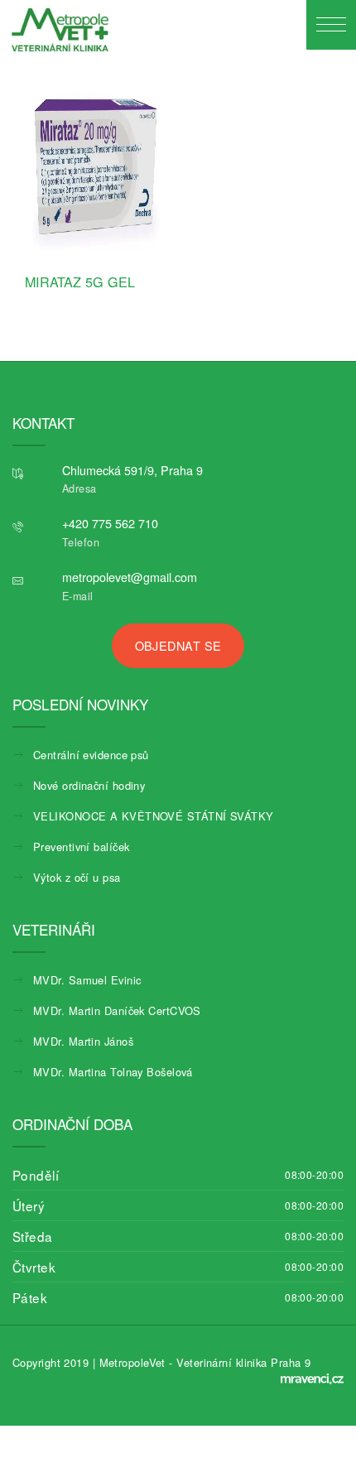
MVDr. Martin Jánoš (83, 1041)
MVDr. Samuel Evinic (87, 980)
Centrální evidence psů (91, 755)
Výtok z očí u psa (77, 877)
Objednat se (178, 645)
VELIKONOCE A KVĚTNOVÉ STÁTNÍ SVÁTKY (153, 816)
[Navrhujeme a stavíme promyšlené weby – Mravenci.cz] (312, 1379)
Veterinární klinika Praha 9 (243, 1362)
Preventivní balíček (81, 846)
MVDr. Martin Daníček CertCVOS (117, 1010)
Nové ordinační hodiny (89, 785)
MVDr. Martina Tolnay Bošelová (113, 1072)
